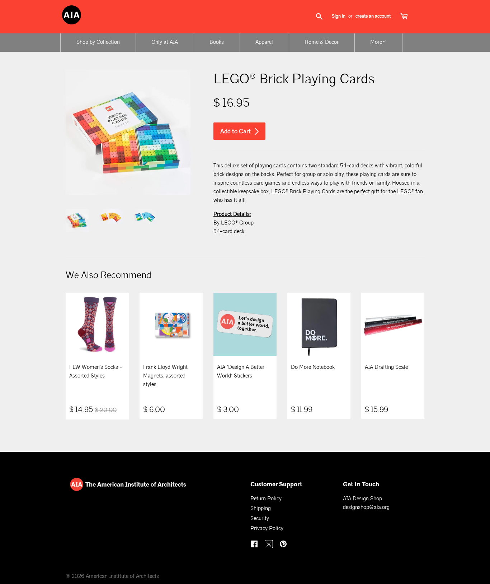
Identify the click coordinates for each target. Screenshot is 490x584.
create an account (373, 16)
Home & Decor (322, 42)
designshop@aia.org (366, 507)
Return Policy (266, 498)
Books (216, 42)
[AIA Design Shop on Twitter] (269, 546)
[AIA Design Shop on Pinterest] (284, 545)
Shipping (260, 508)
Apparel (264, 42)
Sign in (338, 16)
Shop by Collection (98, 42)
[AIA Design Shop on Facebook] (255, 545)
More (376, 42)
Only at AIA (164, 42)
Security (259, 518)
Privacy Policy (266, 528)
